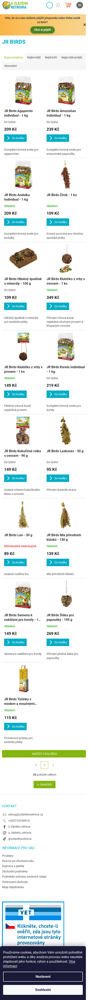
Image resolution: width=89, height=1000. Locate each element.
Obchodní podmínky (15, 871)
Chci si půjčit (42, 29)
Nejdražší (51, 57)
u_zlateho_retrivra (19, 832)
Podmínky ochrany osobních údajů (24, 876)
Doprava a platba (13, 866)
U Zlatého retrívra (19, 826)
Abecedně (10, 65)
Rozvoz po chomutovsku (18, 861)
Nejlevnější (34, 57)
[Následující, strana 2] (44, 765)
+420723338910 (19, 820)
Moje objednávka (13, 887)
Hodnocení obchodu (15, 882)
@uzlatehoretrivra (19, 838)
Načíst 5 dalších (44, 753)
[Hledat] (58, 5)
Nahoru (46, 784)
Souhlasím (43, 990)
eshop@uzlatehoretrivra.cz (25, 814)
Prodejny (7, 855)
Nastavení (43, 977)
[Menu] (80, 5)
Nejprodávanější (71, 57)
